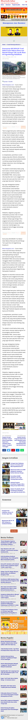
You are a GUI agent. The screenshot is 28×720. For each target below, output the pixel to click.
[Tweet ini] (9, 450)
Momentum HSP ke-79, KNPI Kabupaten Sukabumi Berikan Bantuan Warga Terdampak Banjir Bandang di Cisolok (18, 473)
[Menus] (26, 1)
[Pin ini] (13, 450)
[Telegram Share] (17, 450)
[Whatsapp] (22, 450)
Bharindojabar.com (8, 85)
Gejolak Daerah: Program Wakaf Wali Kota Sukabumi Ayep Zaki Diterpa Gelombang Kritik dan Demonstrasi (20, 440)
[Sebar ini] (4, 450)
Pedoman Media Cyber (12, 717)
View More (14, 531)
